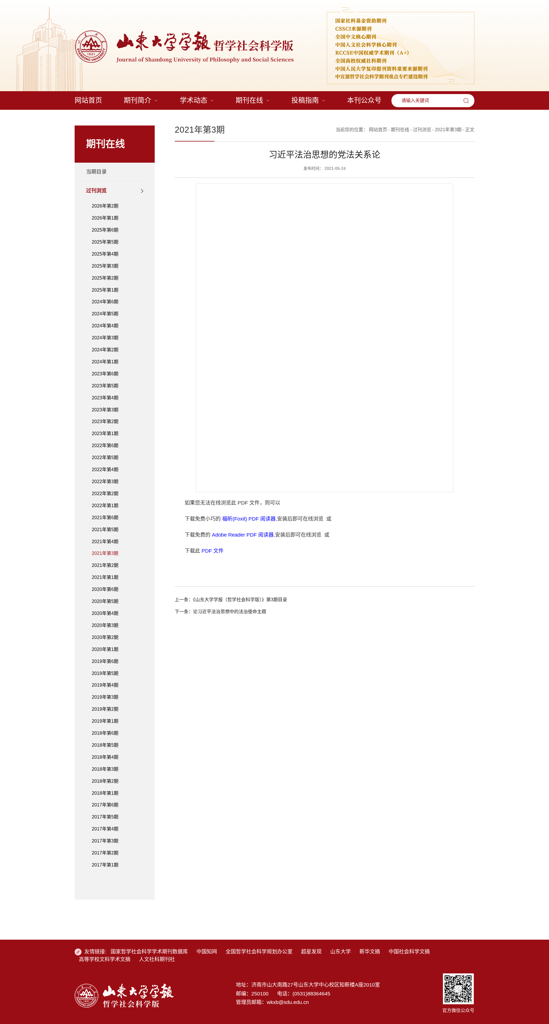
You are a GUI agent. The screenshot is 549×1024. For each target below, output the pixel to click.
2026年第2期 (105, 206)
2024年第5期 (105, 313)
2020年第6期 (105, 589)
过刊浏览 (96, 191)
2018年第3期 (105, 769)
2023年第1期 (105, 433)
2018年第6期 (105, 733)
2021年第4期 (105, 541)
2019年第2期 (105, 709)
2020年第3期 (105, 625)
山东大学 (340, 952)
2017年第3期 (105, 840)
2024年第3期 (105, 337)
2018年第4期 (105, 757)
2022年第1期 (105, 505)
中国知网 (206, 952)
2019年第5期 (105, 673)
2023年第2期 (105, 421)
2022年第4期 (105, 469)
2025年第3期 (105, 266)
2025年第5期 (105, 242)
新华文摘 (369, 952)
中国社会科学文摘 (409, 952)
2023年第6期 (105, 373)
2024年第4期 (105, 325)
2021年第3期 (105, 553)
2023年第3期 (105, 409)
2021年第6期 (105, 517)
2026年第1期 (105, 218)
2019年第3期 (105, 697)
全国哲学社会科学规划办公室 (259, 952)
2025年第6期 (105, 230)
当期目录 (96, 172)
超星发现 (311, 952)
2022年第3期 (105, 481)
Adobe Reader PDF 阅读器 (243, 535)
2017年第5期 (105, 816)
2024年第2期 (105, 349)
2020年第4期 (105, 613)
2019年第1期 (105, 721)
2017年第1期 (105, 864)
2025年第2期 (105, 278)
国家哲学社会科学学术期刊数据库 (149, 952)
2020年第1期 (105, 649)
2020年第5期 (105, 601)
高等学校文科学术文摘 (104, 959)
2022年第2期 (105, 493)
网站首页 (378, 129)
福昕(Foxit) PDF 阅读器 (249, 519)
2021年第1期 (105, 577)
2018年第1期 (105, 793)
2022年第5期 (105, 457)
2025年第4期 (105, 254)
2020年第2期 (105, 637)
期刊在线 (400, 129)
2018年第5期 (105, 745)
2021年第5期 (105, 529)
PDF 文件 (213, 551)
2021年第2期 (105, 565)
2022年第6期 (105, 445)
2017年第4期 (105, 828)
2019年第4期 (105, 685)
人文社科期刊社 (157, 959)
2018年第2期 (105, 781)
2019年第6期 (105, 661)
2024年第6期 (105, 301)
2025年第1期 (105, 290)
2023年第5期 (105, 385)
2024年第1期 (105, 361)
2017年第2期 (105, 852)
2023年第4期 (105, 397)
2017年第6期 (105, 804)
